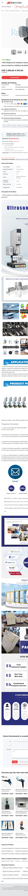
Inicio (2, 10)
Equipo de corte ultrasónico (21, 848)
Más (2, 881)
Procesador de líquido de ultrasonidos (8, 848)
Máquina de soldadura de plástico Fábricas (13, 867)
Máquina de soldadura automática (11, 875)
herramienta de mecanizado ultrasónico (8, 853)
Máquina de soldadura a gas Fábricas (11, 871)
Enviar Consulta (15, 77)
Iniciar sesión (5, 152)
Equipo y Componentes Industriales (12, 10)
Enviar (14, 762)
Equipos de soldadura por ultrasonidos (10, 851)
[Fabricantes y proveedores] (14, 2)
